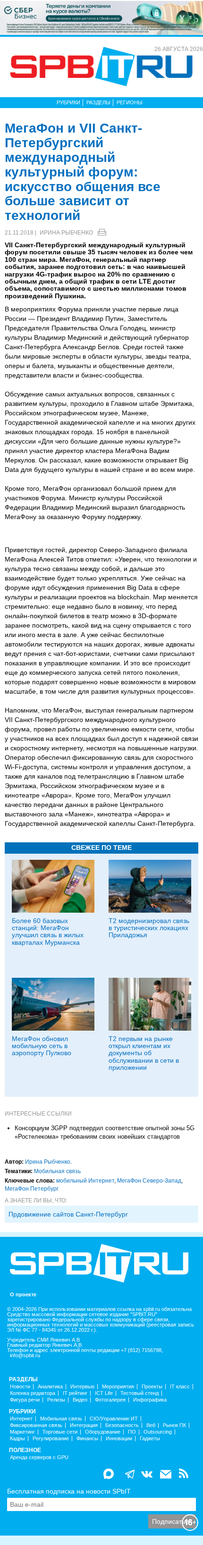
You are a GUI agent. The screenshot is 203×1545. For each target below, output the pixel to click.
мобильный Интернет (85, 1180)
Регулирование (51, 1438)
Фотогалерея (110, 1399)
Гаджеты (150, 1438)
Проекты (152, 1386)
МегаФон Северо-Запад (149, 1180)
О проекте (23, 1294)
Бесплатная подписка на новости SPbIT (69, 1491)
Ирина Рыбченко (66, 232)
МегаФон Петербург (32, 1188)
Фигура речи (25, 1399)
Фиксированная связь (36, 1425)
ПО (132, 1432)
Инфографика (150, 1399)
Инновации (119, 1438)
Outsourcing (158, 1432)
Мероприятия (118, 1386)
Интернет (21, 1418)
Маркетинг (22, 1432)
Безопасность (122, 1425)
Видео (80, 1399)
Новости (20, 1386)
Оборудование (102, 1432)
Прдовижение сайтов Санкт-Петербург (68, 1214)
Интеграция (84, 1425)
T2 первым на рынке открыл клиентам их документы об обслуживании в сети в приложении (144, 1053)
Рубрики (68, 102)
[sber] (101, 17)
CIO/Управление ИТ (114, 1418)
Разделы (98, 102)
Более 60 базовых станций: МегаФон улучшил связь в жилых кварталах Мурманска (48, 931)
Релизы (56, 1399)
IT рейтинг (75, 1393)
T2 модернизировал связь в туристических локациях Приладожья (149, 928)
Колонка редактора (32, 1393)
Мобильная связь (57, 1171)
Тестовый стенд (139, 1393)
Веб (150, 1425)
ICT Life (104, 1393)
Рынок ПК (174, 1425)
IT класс (180, 1386)
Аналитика (50, 1386)
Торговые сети (59, 1432)
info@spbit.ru (25, 1355)
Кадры (17, 1438)
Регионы (130, 102)
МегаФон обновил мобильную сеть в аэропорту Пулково (41, 1046)
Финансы (87, 1438)
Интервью (82, 1386)
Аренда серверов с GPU (39, 1457)
